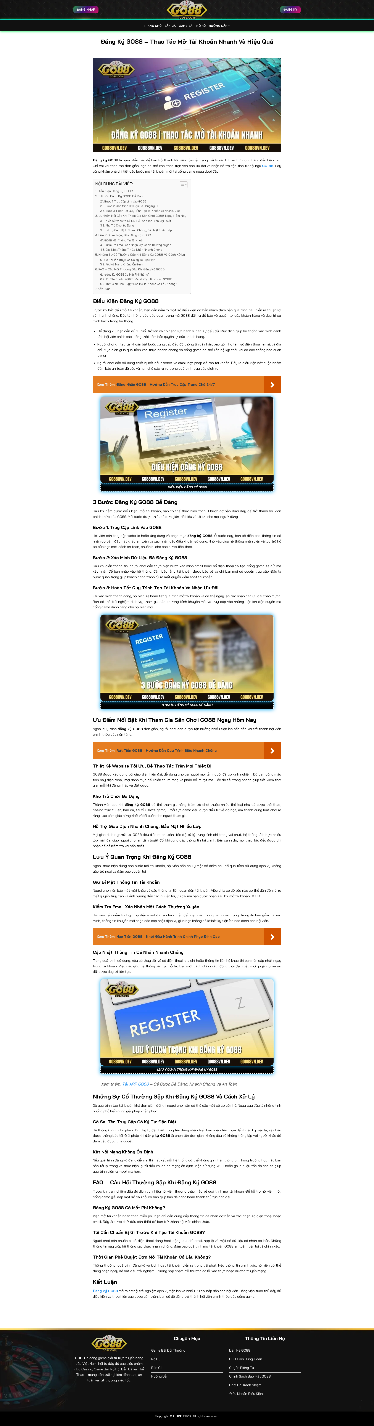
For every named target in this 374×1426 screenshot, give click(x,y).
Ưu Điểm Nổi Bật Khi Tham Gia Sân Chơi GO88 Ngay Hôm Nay (142, 216)
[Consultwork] (187, 9)
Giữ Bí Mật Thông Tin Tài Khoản (124, 240)
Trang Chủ (152, 25)
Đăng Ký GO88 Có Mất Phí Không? (127, 274)
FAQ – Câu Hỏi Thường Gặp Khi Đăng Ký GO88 (131, 269)
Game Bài (186, 25)
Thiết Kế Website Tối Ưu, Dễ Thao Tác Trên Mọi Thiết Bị (139, 221)
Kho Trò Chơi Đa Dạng (119, 225)
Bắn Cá (170, 25)
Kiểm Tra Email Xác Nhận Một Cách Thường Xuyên (138, 245)
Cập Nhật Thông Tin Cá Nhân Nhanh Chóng (133, 249)
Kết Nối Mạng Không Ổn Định (124, 264)
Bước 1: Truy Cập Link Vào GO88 (125, 201)
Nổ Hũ (201, 25)
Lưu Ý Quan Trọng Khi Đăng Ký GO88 (124, 235)
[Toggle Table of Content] (181, 184)
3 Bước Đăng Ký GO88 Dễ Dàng (121, 196)
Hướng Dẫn (218, 25)
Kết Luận (104, 289)
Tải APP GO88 (135, 1084)
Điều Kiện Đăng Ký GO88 (115, 191)
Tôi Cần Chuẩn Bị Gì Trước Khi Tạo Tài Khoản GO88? (139, 279)
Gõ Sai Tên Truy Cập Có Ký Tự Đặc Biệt (129, 260)
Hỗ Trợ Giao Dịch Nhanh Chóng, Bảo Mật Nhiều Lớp (138, 230)
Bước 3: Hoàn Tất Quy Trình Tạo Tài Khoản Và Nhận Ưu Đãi (143, 210)
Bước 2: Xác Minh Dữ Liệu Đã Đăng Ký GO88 (134, 206)
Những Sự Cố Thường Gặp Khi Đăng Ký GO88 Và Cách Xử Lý (141, 255)
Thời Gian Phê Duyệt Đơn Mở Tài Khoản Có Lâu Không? (141, 284)
